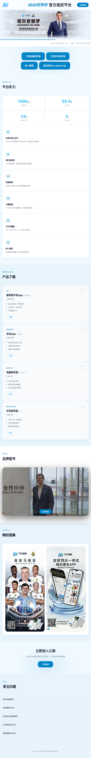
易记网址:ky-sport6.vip (54, 65)
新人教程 (29, 65)
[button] (32, 629)
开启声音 (45, 512)
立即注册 (83, 5)
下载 (10, 317)
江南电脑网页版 (33, 56)
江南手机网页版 (57, 56)
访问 (10, 394)
